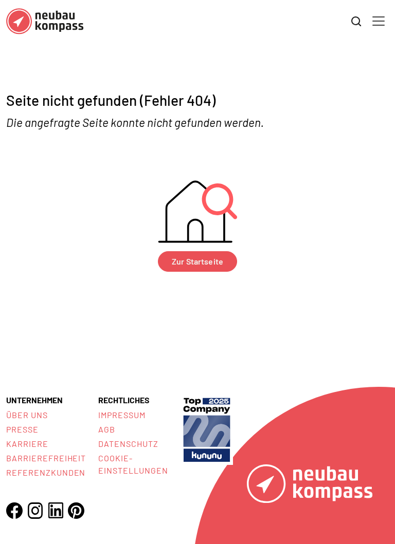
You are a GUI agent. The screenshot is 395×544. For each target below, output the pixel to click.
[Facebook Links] (14, 510)
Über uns (27, 415)
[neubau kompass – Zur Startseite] (44, 21)
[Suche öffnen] (356, 21)
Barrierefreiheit (46, 458)
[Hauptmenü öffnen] (378, 21)
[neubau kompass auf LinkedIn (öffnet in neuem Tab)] (55, 510)
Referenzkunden (45, 472)
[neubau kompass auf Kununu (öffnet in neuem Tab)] (207, 429)
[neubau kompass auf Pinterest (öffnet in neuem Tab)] (76, 510)
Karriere (27, 443)
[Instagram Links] (35, 510)
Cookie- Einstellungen (133, 464)
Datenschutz (128, 443)
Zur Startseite (197, 261)
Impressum (122, 415)
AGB (106, 429)
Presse (22, 429)
